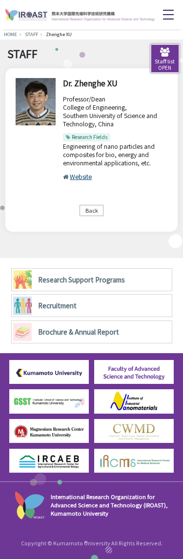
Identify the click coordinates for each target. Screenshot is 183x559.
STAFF (31, 34)
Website (81, 176)
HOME (10, 34)
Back (91, 210)
